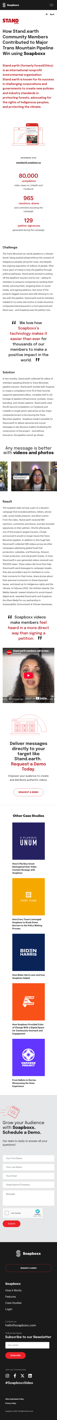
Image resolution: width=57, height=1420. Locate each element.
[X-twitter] (22, 1376)
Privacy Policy (10, 1403)
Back (52, 14)
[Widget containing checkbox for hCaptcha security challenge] (23, 1213)
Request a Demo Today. (28, 767)
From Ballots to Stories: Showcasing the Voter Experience (24, 1083)
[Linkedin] (30, 1376)
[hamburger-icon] (51, 5)
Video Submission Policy (14, 1399)
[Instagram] (7, 1376)
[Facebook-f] (15, 1376)
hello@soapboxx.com (20, 1325)
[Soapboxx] (11, 5)
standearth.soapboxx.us (28, 163)
